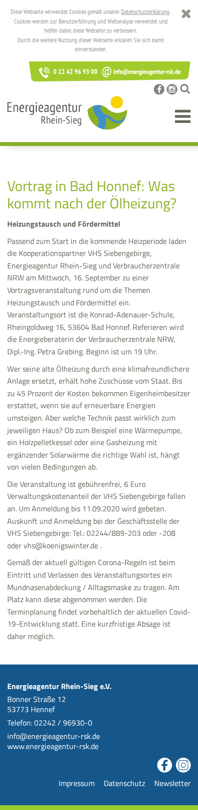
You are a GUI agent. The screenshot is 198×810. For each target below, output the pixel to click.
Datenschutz (124, 783)
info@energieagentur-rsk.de (141, 71)
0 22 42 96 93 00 (75, 71)
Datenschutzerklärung (145, 12)
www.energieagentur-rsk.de (53, 746)
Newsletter (172, 783)
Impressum (77, 783)
